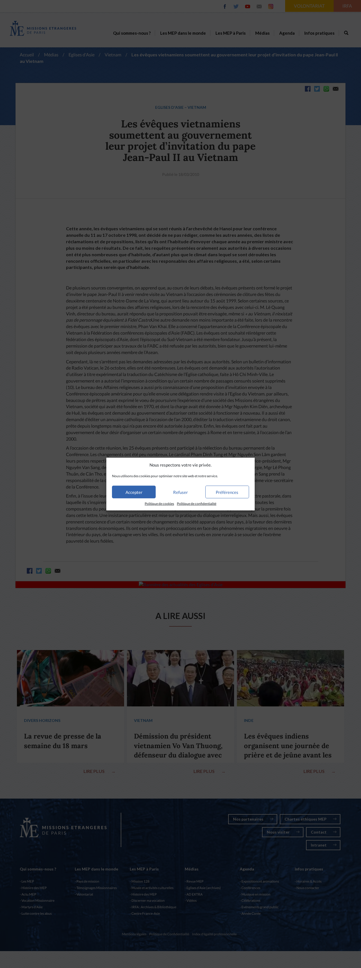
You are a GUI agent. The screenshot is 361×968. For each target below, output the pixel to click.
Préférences (227, 492)
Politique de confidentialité (196, 503)
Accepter (134, 492)
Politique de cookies (159, 503)
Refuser (180, 492)
